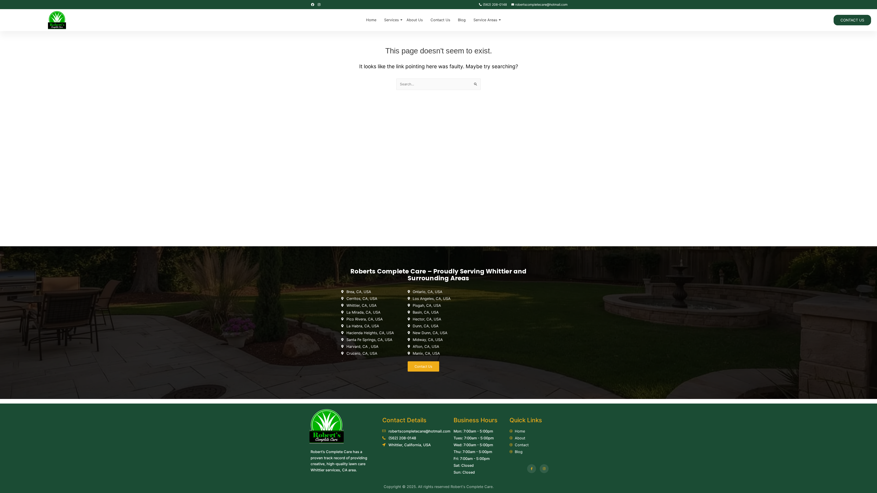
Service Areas (485, 20)
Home (371, 20)
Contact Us (440, 20)
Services (391, 20)
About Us (415, 20)
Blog (462, 20)
